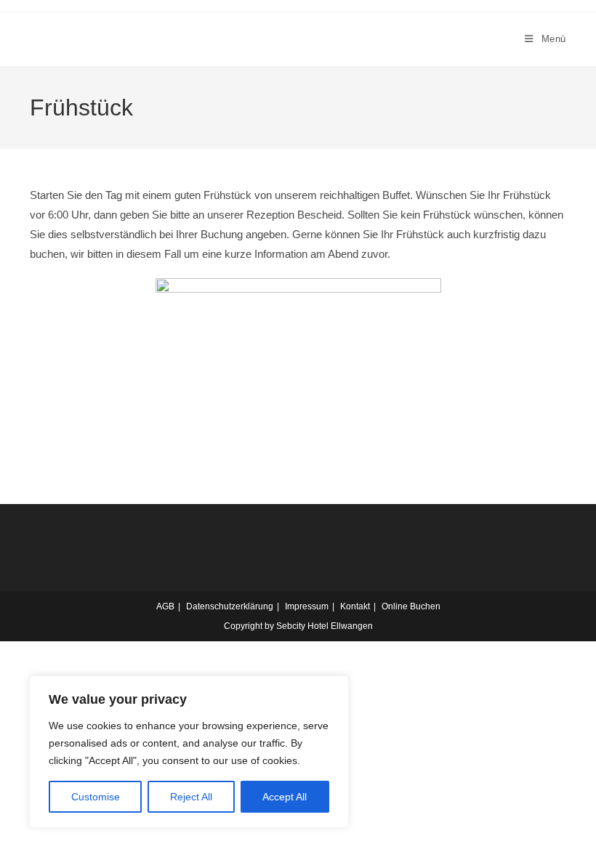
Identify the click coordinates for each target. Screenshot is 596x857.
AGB (165, 606)
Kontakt (355, 606)
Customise (95, 797)
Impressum (307, 606)
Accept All (284, 797)
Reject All (191, 797)
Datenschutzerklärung (229, 606)
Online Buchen (411, 606)
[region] (189, 751)
